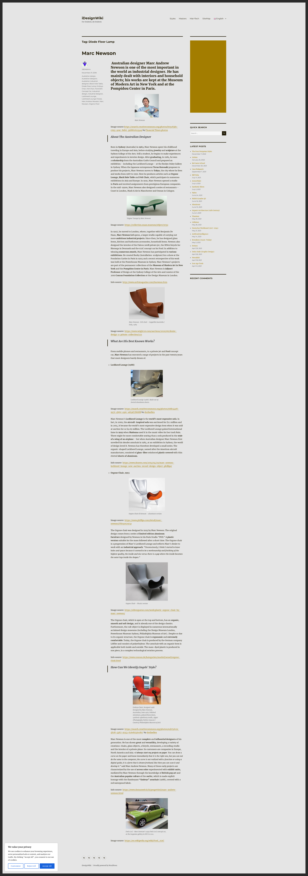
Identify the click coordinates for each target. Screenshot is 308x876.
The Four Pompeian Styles (202, 151)
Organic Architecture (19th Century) (206, 210)
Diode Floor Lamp (89, 86)
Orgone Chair (94, 104)
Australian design (89, 76)
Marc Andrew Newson (90, 101)
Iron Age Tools (197, 264)
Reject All (31, 866)
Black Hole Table (96, 84)
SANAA (194, 157)
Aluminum (196, 205)
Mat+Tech (194, 18)
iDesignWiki (92, 18)
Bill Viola (195, 175)
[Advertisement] (208, 77)
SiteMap (206, 18)
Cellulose (195, 222)
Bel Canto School (198, 163)
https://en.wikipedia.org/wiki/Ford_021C (144, 840)
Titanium (195, 216)
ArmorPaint (196, 181)
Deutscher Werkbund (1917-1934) (205, 228)
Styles (173, 18)
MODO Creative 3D (199, 199)
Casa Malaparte (198, 169)
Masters (182, 18)
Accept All (47, 866)
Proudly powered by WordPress (105, 865)
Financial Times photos (156, 130)
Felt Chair (90, 89)
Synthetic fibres (198, 187)
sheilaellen (149, 412)
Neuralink (196, 258)
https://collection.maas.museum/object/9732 (146, 225)
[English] (104, 858)
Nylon (194, 193)
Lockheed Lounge (89, 96)
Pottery (195, 246)
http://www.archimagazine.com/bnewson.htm (145, 282)
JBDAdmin (86, 69)
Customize (16, 866)
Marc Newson (99, 53)
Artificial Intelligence (200, 234)
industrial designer (95, 94)
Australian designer (89, 79)
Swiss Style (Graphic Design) (203, 252)
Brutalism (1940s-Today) (202, 240)
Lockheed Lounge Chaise (92, 99)
